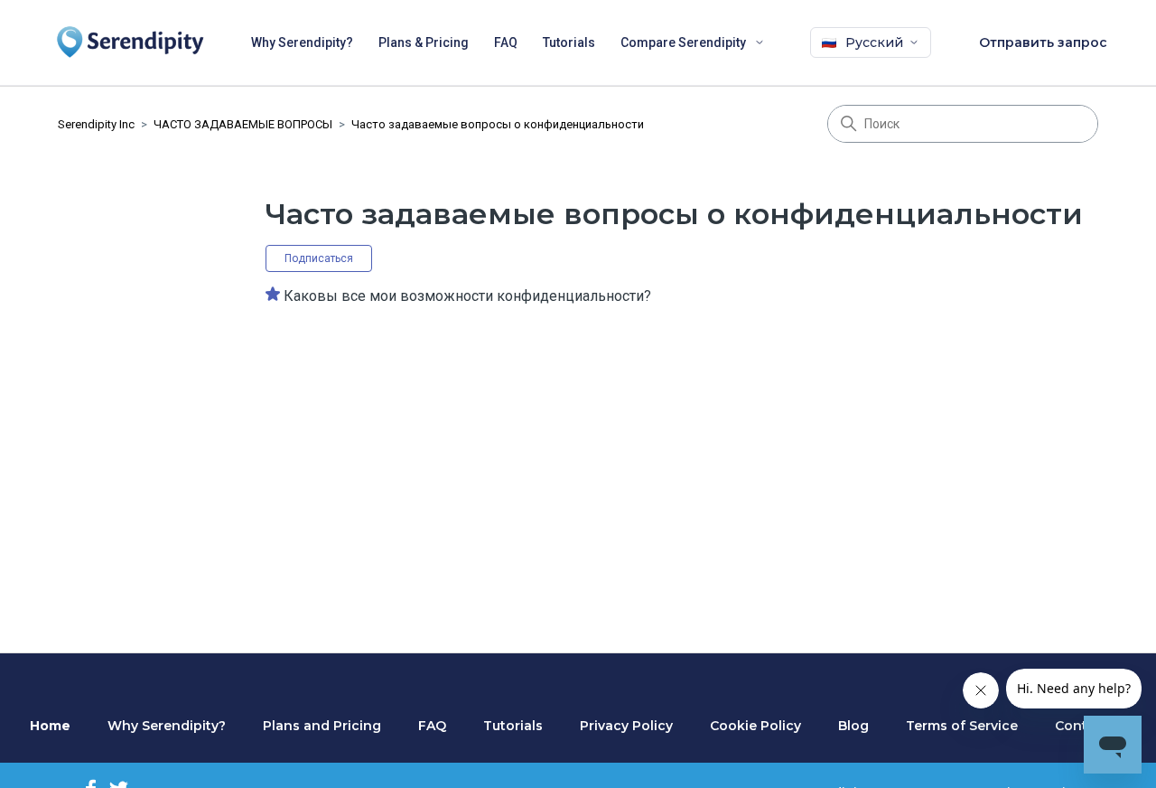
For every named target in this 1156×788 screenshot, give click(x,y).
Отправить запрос (1043, 42)
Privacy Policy (626, 726)
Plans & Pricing (423, 42)
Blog (853, 726)
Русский (874, 42)
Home (50, 726)
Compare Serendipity (683, 42)
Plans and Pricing (322, 726)
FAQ (505, 42)
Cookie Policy (755, 726)
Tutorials (569, 42)
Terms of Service (962, 726)
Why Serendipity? (302, 42)
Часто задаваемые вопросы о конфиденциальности (497, 124)
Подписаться (318, 258)
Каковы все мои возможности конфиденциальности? (467, 296)
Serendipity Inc (96, 124)
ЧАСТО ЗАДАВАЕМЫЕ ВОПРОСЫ (243, 124)
